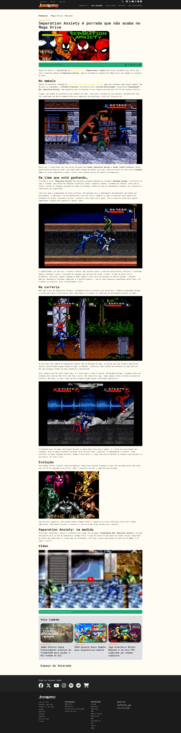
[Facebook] (125, 64)
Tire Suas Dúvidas (135, 5)
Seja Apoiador (96, 5)
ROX (128, 708)
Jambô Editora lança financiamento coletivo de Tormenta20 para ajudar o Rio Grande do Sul (56, 651)
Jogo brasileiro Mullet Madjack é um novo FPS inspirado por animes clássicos (121, 651)
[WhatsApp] (134, 64)
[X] (128, 64)
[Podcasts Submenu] (87, 5)
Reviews (69, 15)
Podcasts (82, 5)
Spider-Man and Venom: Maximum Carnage (84, 84)
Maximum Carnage (77, 70)
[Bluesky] (140, 64)
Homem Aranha (56, 612)
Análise (45, 612)
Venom (69, 612)
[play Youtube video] (90, 579)
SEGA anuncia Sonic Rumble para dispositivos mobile (90, 648)
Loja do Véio (110, 5)
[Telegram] (137, 64)
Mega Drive (57, 15)
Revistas (121, 5)
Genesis (49, 612)
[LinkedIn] (131, 64)
